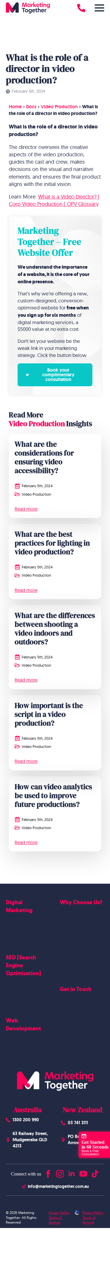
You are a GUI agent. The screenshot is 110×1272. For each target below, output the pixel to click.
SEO (9, 983)
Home (15, 107)
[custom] (95, 1172)
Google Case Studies (79, 941)
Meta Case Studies (77, 950)
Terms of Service (55, 1220)
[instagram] (60, 1172)
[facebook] (48, 1172)
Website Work (73, 931)
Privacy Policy (59, 1212)
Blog (64, 1027)
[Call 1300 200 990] (81, 8)
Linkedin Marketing (23, 938)
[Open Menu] (99, 8)
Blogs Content (19, 992)
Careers (67, 1018)
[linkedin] (71, 1172)
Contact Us (70, 1009)
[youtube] (83, 1172)
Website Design (20, 1038)
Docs (31, 107)
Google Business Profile (27, 1001)
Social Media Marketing (27, 929)
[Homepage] (28, 7)
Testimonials (71, 959)
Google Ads (17, 920)
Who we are (71, 922)
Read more (26, 509)
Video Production (59, 107)
